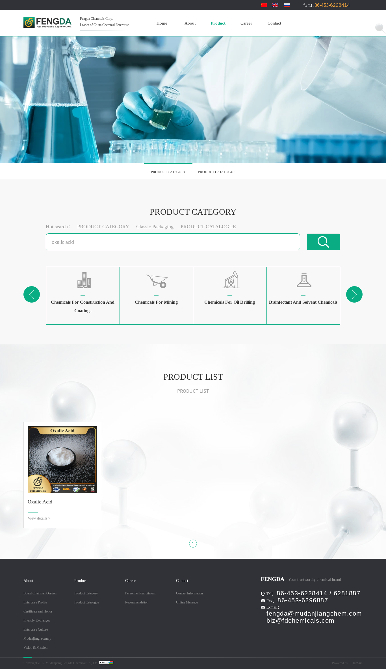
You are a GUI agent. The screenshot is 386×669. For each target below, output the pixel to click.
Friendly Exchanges (36, 620)
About (190, 23)
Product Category (86, 593)
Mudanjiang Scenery (37, 638)
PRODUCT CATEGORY (168, 172)
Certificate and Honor (37, 611)
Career (246, 23)
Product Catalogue (86, 602)
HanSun (357, 663)
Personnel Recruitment (140, 593)
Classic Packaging (155, 226)
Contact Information (189, 593)
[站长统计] (106, 663)
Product (218, 23)
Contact (274, 23)
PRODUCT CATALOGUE (216, 172)
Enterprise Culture (35, 629)
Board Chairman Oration (40, 593)
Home (162, 23)
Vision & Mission (35, 647)
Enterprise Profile (35, 602)
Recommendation (136, 602)
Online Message (187, 602)
